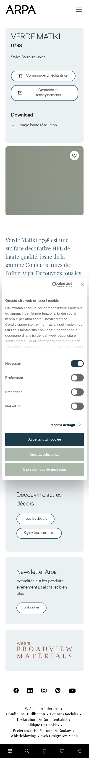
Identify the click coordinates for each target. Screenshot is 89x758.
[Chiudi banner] (82, 284)
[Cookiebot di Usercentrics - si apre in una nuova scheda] (54, 285)
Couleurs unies (33, 57)
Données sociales (64, 713)
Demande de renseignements (48, 93)
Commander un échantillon (47, 76)
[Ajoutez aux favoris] (74, 155)
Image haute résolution (38, 125)
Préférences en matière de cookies (42, 730)
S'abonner (31, 607)
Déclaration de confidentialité (42, 719)
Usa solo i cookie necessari (44, 469)
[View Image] (44, 180)
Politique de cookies (42, 724)
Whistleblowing (23, 735)
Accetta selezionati (44, 454)
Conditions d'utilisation (25, 713)
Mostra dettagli (63, 425)
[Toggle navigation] (79, 9)
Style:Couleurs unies (39, 533)
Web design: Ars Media (60, 735)
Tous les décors (35, 519)
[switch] (77, 377)
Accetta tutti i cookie (44, 439)
